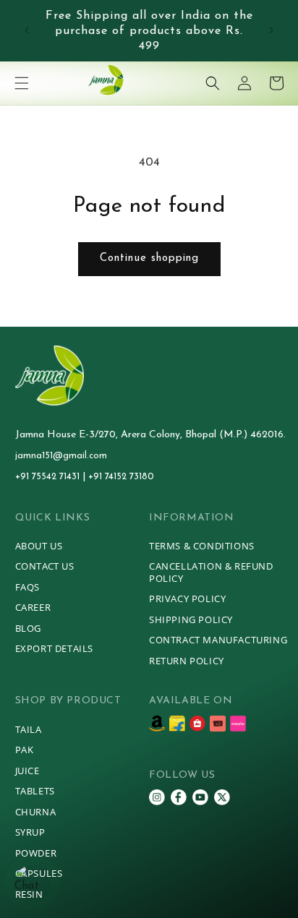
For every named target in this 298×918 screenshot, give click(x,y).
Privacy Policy (187, 598)
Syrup (30, 831)
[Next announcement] (271, 30)
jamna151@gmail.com (61, 455)
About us (39, 545)
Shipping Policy (191, 619)
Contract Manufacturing (218, 639)
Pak (24, 749)
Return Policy (186, 660)
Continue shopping (149, 258)
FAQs (27, 586)
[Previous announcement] (27, 30)
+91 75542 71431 (48, 476)
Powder (36, 852)
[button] (22, 83)
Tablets (35, 790)
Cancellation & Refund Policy (211, 572)
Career (33, 607)
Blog (28, 628)
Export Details (54, 648)
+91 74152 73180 (121, 476)
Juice (27, 770)
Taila (28, 729)
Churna (35, 811)
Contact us (44, 565)
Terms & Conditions (202, 545)
